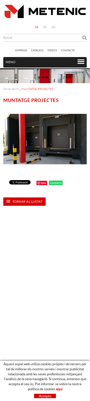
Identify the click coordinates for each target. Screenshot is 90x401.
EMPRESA (21, 50)
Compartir (56, 182)
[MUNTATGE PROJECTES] (45, 139)
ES (45, 27)
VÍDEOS (52, 50)
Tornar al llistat (27, 201)
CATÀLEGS (37, 50)
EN (53, 27)
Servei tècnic (11, 89)
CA (36, 27)
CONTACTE (68, 50)
